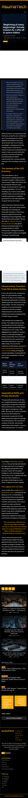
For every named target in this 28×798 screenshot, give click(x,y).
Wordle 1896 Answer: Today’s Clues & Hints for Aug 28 (13, 689)
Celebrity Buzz (4, 676)
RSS (4, 783)
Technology (5, 41)
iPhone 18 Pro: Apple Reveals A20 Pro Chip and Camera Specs (14, 654)
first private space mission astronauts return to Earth (13, 348)
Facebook (6, 776)
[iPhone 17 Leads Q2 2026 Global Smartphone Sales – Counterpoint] (14, 600)
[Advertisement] (14, 64)
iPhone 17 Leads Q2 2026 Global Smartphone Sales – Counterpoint (14, 609)
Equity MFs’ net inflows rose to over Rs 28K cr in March (21, 702)
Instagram (6, 778)
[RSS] (2, 784)
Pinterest (5, 780)
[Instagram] (2, 778)
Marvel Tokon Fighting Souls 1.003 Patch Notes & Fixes (13, 669)
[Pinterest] (9, 588)
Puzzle (3, 686)
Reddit (5, 781)
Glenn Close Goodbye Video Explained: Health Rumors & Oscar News (13, 679)
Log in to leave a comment (14, 718)
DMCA (3, 753)
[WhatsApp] (13, 588)
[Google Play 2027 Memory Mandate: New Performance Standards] (14, 622)
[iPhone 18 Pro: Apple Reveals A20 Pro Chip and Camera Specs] (14, 645)
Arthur (10, 612)
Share (5, 785)
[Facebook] (2, 588)
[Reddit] (2, 782)
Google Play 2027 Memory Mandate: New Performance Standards (14, 631)
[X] (6, 588)
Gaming (3, 667)
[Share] (2, 785)
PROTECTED (7, 753)
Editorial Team (10, 35)
